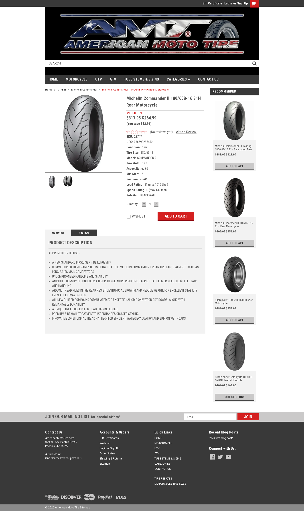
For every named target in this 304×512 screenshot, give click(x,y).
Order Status (107, 453)
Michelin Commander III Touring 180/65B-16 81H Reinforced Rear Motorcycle (233, 148)
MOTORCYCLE (76, 79)
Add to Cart (234, 166)
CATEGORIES (177, 79)
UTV (98, 79)
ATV (113, 79)
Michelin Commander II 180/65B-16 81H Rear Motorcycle (135, 89)
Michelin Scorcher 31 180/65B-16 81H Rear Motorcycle (234, 225)
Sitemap (105, 463)
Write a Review (186, 132)
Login (228, 3)
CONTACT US (208, 79)
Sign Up (242, 3)
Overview (58, 232)
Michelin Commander (84, 89)
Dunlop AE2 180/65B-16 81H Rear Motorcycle (234, 301)
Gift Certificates (109, 438)
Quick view (234, 137)
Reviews (84, 232)
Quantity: (132, 204)
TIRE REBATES (163, 478)
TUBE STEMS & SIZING (141, 79)
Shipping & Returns (111, 458)
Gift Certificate (212, 3)
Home (49, 89)
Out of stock (235, 397)
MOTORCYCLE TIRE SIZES (170, 483)
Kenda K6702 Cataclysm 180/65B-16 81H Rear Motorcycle (234, 378)
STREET (61, 89)
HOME (53, 79)
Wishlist (105, 443)
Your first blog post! (221, 438)
